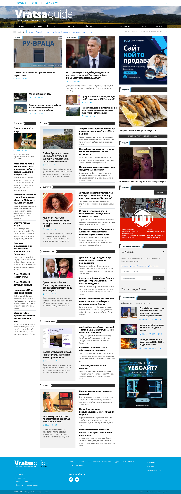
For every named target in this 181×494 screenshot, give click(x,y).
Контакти (19, 474)
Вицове (35, 3)
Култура (70, 26)
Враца (21, 26)
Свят (55, 26)
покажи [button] (158, 278)
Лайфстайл (89, 26)
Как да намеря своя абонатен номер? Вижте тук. (140, 266)
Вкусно (159, 26)
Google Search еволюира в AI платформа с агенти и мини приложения (61, 32)
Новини (20, 31)
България (38, 26)
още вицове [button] (160, 192)
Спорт (143, 26)
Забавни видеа (51, 3)
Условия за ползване (24, 481)
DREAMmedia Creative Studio (157, 492)
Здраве (107, 26)
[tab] (143, 251)
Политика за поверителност (27, 485)
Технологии (125, 26)
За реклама (20, 478)
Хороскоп (21, 3)
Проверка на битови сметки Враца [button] (142, 136)
